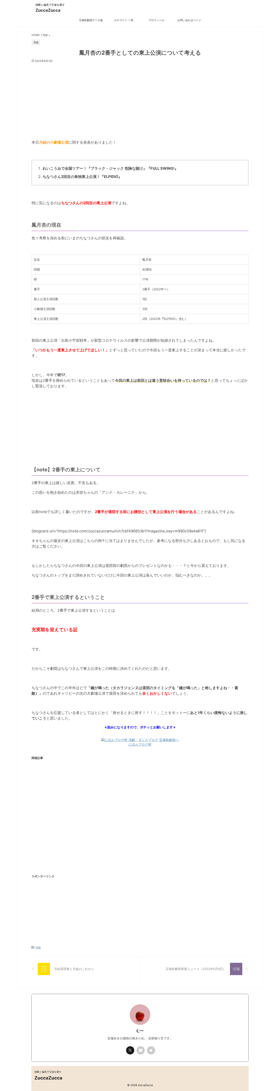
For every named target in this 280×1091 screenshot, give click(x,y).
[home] (151, 1050)
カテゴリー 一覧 (123, 20)
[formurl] (141, 1050)
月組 (38, 947)
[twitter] (130, 1050)
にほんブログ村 (140, 744)
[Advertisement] (140, 99)
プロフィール (156, 20)
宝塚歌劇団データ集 (91, 20)
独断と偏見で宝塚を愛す (47, 1071)
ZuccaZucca (47, 10)
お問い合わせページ (189, 20)
